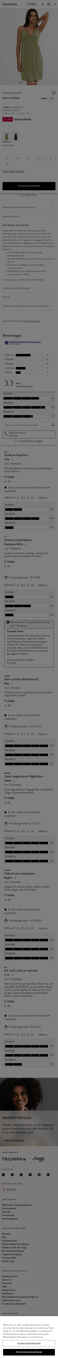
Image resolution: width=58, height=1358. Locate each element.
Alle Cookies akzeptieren (29, 1352)
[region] (29, 1337)
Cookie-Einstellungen (29, 1343)
